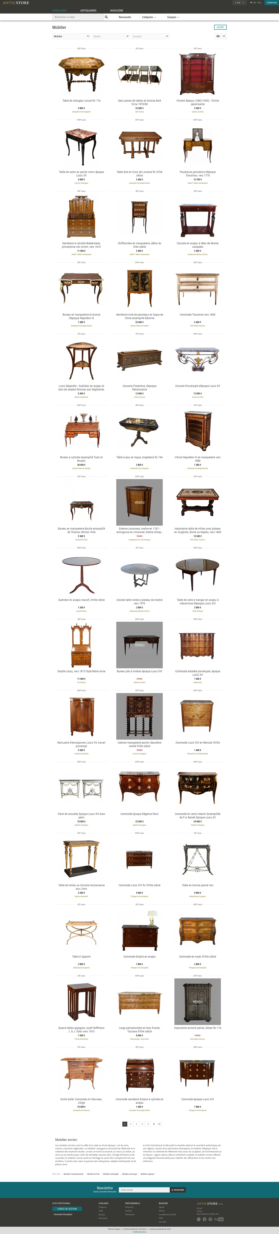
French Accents (139, 397)
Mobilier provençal (129, 1174)
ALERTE (220, 27)
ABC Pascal (139, 111)
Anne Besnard (81, 611)
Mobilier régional (147, 1174)
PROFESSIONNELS (132, 1203)
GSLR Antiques (198, 611)
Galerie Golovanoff (81, 896)
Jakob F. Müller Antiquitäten (198, 183)
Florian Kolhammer (81, 1039)
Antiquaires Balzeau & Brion (198, 254)
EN (254, 2)
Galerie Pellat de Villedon (139, 325)
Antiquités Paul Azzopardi (81, 111)
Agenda (161, 1207)
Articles (161, 1210)
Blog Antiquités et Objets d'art (208, 1214)
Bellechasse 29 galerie (198, 896)
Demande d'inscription (63, 1214)
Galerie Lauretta (197, 111)
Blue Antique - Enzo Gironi (139, 1039)
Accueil (199, 1208)
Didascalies (198, 682)
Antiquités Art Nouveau (81, 1110)
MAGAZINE (116, 10)
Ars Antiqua (81, 682)
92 (159, 1124)
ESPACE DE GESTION (67, 1208)
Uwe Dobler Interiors (197, 325)
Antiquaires (129, 1207)
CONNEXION (272, 2)
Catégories (103, 1207)
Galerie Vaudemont (81, 397)
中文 (259, 2)
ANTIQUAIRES (88, 10)
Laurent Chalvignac (81, 183)
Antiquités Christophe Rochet (139, 183)
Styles (101, 1210)
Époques (102, 1214)
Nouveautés (125, 17)
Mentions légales (114, 1229)
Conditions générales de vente (160, 1229)
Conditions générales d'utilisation (135, 1229)
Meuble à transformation (74, 1174)
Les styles (162, 1221)
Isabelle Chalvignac (81, 825)
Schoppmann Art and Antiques (139, 539)
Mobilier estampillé (111, 1174)
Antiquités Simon (81, 539)
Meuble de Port (93, 1174)
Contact (200, 1211)
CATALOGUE (59, 10)
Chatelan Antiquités (81, 753)
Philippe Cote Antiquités (139, 896)
